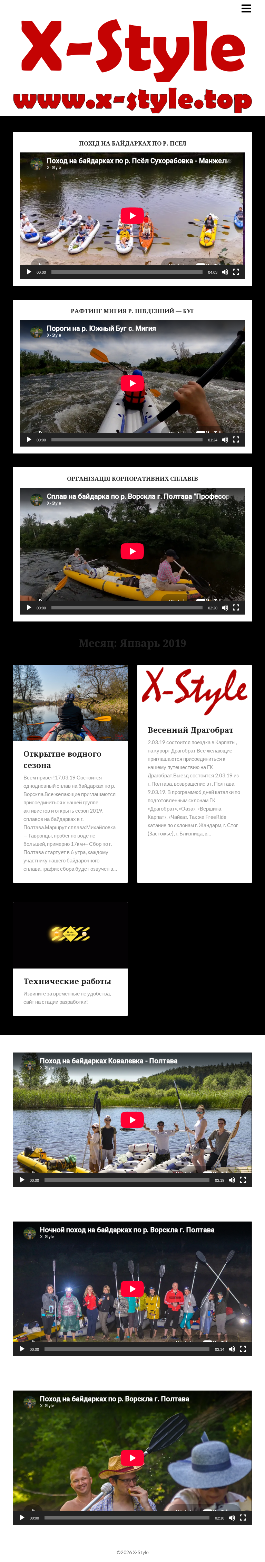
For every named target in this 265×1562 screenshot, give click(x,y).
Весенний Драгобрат (190, 729)
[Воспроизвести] (29, 272)
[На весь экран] (236, 272)
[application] (132, 215)
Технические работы (67, 981)
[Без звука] (225, 272)
